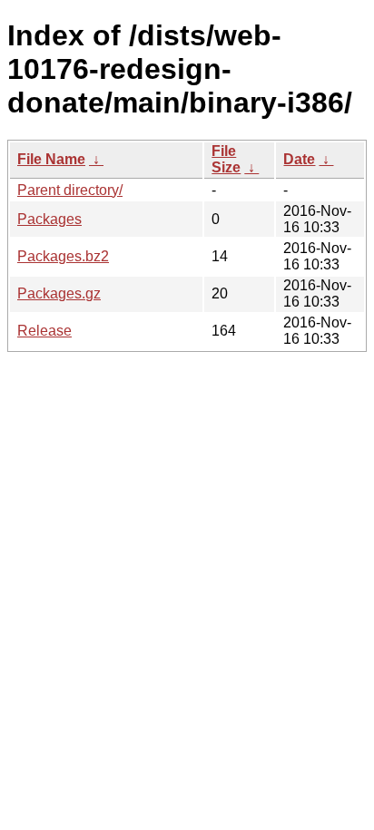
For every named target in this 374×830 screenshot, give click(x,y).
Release (44, 330)
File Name (51, 159)
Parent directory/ (70, 190)
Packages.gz (59, 293)
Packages (49, 219)
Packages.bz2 (63, 256)
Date (299, 159)
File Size (226, 159)
